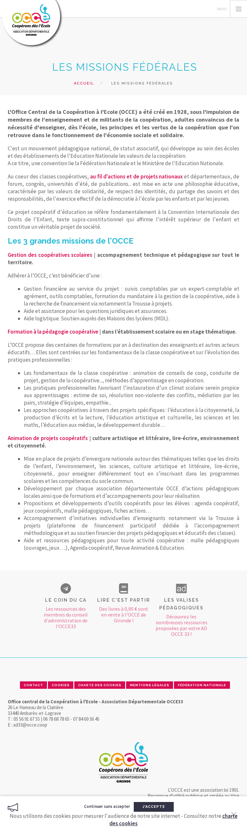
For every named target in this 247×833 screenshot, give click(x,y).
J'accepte (153, 807)
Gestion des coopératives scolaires (50, 254)
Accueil (84, 83)
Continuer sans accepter (107, 806)
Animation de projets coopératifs (48, 438)
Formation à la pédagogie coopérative (53, 331)
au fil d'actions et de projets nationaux (136, 176)
